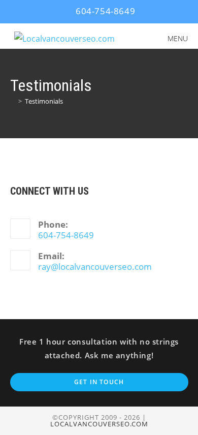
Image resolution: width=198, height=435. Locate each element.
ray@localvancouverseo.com (95, 266)
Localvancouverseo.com (99, 423)
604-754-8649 (104, 11)
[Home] (12, 101)
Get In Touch (99, 382)
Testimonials (44, 101)
